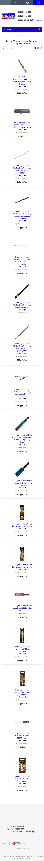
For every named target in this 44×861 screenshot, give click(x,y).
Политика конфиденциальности (13, 856)
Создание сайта (7, 843)
